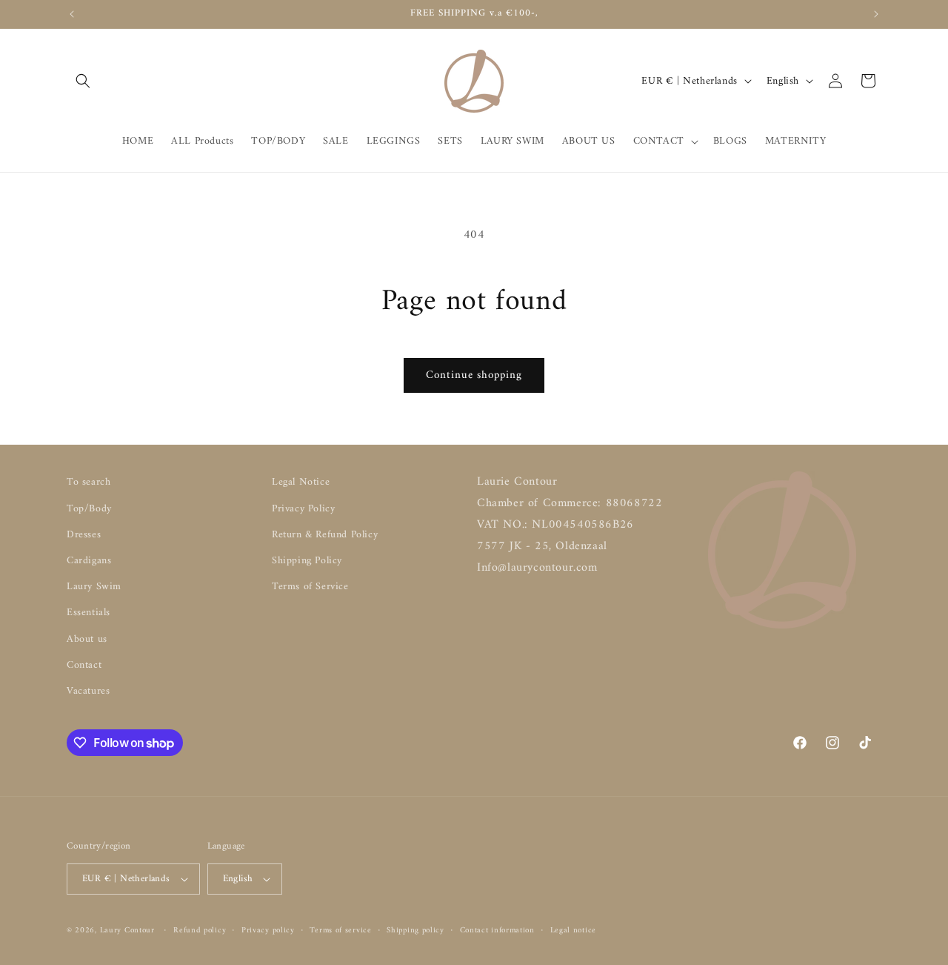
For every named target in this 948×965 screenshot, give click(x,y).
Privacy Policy (303, 509)
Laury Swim (94, 586)
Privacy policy (268, 931)
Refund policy (199, 931)
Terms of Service (310, 586)
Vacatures (88, 691)
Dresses (84, 534)
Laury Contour (127, 930)
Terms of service (340, 931)
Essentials (88, 612)
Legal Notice (301, 482)
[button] (83, 80)
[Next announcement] (876, 14)
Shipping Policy (307, 560)
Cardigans (89, 560)
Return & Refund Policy (325, 534)
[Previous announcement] (72, 14)
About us (87, 639)
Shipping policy (415, 931)
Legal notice (573, 931)
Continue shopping (474, 375)
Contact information (497, 931)
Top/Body (89, 509)
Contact (84, 665)
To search (88, 482)
